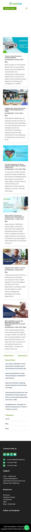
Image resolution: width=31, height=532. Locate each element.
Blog (6, 62)
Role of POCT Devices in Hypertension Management (14, 216)
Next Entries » (23, 356)
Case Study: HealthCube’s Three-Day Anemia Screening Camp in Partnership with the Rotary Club (15, 366)
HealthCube (10, 59)
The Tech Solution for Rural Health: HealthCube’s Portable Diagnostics (15, 166)
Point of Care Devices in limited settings (13, 56)
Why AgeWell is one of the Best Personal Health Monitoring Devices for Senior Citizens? (15, 323)
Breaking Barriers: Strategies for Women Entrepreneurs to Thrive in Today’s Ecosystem (16, 407)
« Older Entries (8, 356)
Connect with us (9, 449)
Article (7, 419)
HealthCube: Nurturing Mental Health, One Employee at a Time (15, 110)
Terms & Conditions (9, 527)
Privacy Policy (22, 527)
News (7, 428)
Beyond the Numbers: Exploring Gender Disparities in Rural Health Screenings (16, 385)
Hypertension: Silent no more (15, 268)
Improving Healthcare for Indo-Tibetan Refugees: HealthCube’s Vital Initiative (15, 375)
